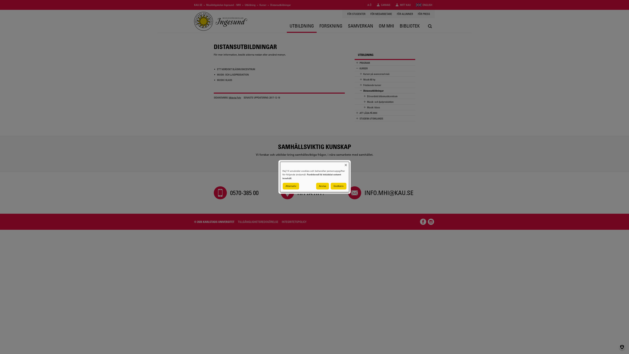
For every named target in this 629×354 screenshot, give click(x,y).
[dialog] (314, 177)
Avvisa (322, 186)
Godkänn (339, 186)
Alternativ (291, 186)
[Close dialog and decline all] (346, 164)
